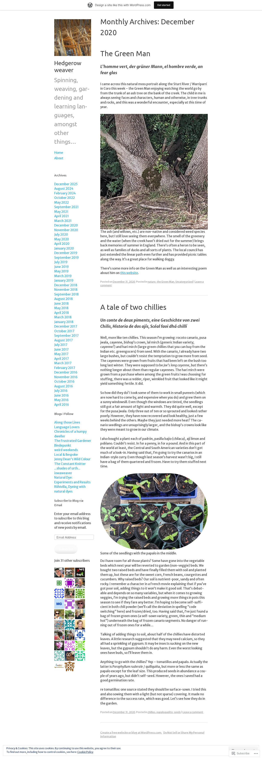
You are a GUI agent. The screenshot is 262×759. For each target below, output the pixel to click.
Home (58, 153)
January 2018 (63, 322)
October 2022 (64, 198)
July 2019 (61, 262)
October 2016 (64, 381)
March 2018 (63, 317)
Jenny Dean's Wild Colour (72, 459)
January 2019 (63, 280)
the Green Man (165, 281)
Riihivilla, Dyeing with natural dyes (70, 489)
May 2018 (61, 308)
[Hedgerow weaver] (72, 57)
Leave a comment (193, 712)
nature (152, 281)
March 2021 (62, 221)
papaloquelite (165, 712)
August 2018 (63, 299)
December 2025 (66, 184)
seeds (177, 712)
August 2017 (63, 340)
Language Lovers (66, 427)
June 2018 (61, 303)
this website (129, 273)
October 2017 (64, 331)
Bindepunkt (62, 445)
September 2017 (66, 336)
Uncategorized (184, 281)
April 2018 (61, 313)
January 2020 (64, 248)
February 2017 (64, 368)
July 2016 (61, 391)
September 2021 (66, 207)
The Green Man (125, 53)
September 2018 (66, 294)
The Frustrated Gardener (72, 441)
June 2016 (61, 395)
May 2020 (61, 239)
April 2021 (61, 216)
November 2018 (66, 290)
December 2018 (65, 285)
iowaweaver (63, 473)
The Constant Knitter (70, 464)
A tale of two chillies (133, 307)
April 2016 (61, 405)
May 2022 (61, 202)
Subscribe (66, 549)
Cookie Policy (85, 751)
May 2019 (61, 271)
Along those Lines (67, 422)
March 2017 (62, 363)
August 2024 (63, 189)
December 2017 (65, 326)
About (58, 158)
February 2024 (65, 193)
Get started (163, 5)
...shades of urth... (67, 468)
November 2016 (66, 377)
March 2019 (63, 276)
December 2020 (66, 225)
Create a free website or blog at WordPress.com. (131, 732)
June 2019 (61, 267)
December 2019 (65, 253)
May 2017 (61, 354)
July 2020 (61, 234)
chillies (151, 712)
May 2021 (61, 212)
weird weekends (66, 450)
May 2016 (61, 400)
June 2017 (61, 349)
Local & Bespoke (66, 455)
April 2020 (61, 244)
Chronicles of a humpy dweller (70, 434)
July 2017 (60, 345)
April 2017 (61, 359)
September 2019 (66, 258)
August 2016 (63, 386)
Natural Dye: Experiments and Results (72, 480)
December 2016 (65, 372)
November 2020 (66, 230)
